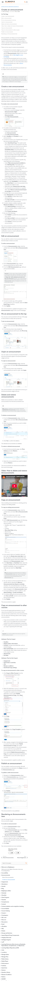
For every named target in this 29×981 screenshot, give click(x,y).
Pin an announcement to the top (8, 20)
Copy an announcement (6, 28)
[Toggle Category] (0, 867)
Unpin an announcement (6, 22)
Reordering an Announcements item (9, 33)
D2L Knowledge (6, 11)
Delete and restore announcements (9, 24)
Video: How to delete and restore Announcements (12, 26)
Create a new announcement (7, 16)
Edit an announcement (6, 18)
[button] (25, 2)
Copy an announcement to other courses (10, 29)
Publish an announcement (7, 31)
